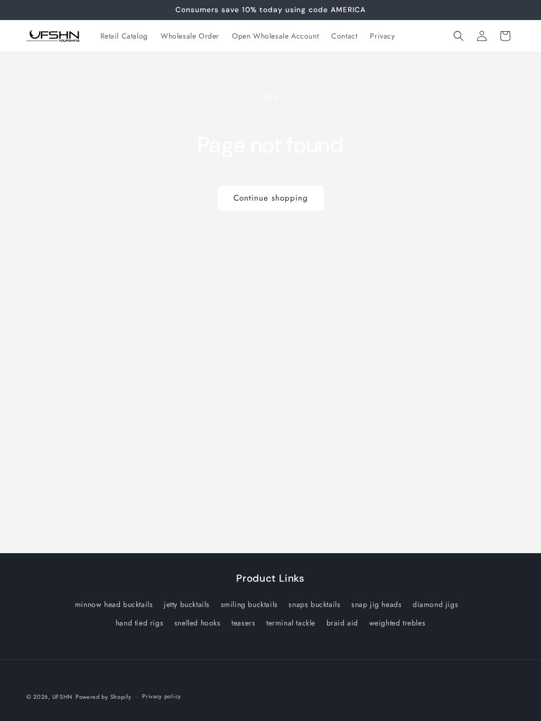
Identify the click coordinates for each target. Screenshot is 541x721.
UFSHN (62, 696)
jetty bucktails (187, 604)
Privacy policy (161, 696)
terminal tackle (290, 623)
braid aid (342, 623)
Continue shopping (271, 198)
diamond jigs (435, 604)
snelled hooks (197, 623)
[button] (458, 36)
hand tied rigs (139, 623)
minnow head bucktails (114, 604)
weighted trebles (397, 623)
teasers (243, 623)
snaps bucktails (314, 604)
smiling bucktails (249, 604)
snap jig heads (376, 604)
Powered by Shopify (104, 696)
